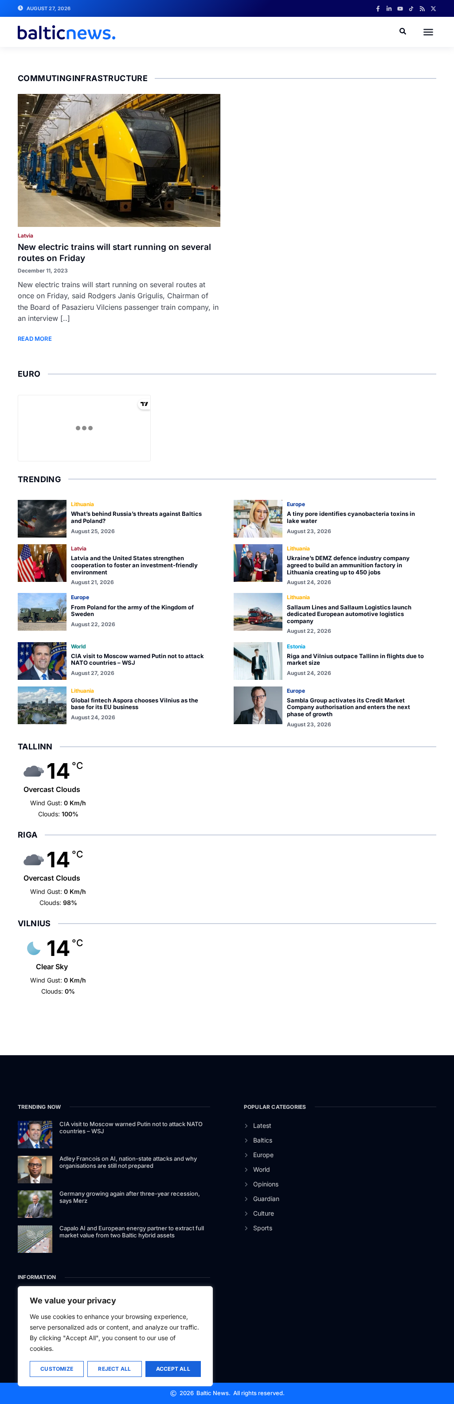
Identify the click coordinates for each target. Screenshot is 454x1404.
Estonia (296, 646)
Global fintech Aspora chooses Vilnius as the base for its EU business (134, 704)
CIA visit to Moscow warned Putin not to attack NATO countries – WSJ (137, 659)
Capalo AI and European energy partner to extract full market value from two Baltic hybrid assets (131, 1232)
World (78, 646)
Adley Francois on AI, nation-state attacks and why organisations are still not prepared (128, 1162)
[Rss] (422, 9)
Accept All (173, 1368)
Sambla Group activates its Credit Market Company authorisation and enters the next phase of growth (348, 707)
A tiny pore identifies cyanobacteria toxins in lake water (351, 517)
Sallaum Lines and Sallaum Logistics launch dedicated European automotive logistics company (349, 614)
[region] (115, 1336)
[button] (428, 32)
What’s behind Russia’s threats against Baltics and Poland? (136, 517)
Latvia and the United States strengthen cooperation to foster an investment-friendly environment (134, 564)
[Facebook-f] (378, 9)
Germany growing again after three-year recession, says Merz (129, 1197)
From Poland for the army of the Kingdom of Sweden (132, 611)
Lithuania (82, 504)
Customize (56, 1368)
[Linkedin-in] (389, 9)
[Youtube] (400, 9)
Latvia (25, 235)
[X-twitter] (433, 9)
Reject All (114, 1368)
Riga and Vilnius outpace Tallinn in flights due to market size (355, 659)
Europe (296, 504)
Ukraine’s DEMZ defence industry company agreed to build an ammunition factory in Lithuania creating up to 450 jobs (348, 564)
